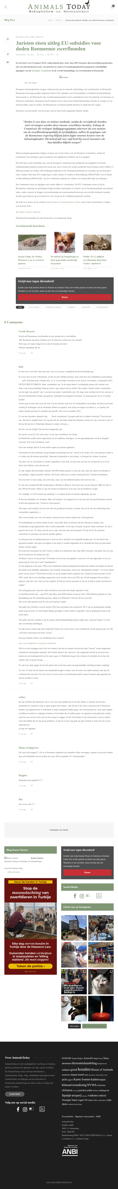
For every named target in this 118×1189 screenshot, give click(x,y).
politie (95, 1091)
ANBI (98, 1116)
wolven (70, 1104)
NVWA (92, 1085)
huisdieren (66, 1075)
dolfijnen (66, 1070)
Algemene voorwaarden (84, 1116)
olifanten (67, 1090)
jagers (70, 1079)
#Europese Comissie (53, 307)
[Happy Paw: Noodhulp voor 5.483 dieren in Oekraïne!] (101, 928)
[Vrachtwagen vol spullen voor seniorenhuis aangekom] (101, 955)
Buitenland (22, 37)
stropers (84, 1096)
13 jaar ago (22, 683)
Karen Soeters (37, 858)
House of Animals (20, 861)
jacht (64, 1079)
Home (50, 20)
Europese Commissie (41, 71)
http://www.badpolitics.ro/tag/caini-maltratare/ (37, 643)
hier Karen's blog (16, 868)
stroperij (77, 1095)
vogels (81, 1100)
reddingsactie (104, 1090)
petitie (89, 1090)
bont (100, 1058)
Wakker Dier (93, 1100)
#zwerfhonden (102, 307)
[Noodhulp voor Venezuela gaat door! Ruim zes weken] (101, 982)
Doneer (65, 297)
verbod (102, 1095)
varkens (93, 1095)
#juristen (71, 307)
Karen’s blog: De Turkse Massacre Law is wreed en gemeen (31, 260)
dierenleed (66, 1063)
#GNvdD (66, 1058)
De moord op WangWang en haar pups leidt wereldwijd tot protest (65, 260)
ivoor (106, 1075)
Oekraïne (101, 1085)
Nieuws (58, 20)
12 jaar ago (22, 353)
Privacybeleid (67, 1116)
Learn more (14, 1094)
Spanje (66, 1095)
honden (84, 1069)
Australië (88, 1058)
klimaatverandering (74, 1085)
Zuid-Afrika (78, 1104)
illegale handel (77, 1074)
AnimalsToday (20, 54)
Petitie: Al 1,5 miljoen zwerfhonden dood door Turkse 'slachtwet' (95, 260)
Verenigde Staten (69, 1100)
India (86, 1075)
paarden (82, 1090)
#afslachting (34, 307)
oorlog (75, 1090)
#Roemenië (86, 307)
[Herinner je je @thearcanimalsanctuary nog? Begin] (74, 928)
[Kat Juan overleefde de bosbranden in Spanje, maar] (74, 1008)
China (105, 1058)
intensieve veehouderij (95, 1075)
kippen (102, 1079)
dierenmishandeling (84, 1063)
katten (95, 1079)
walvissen (102, 1100)
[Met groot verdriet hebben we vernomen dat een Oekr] (101, 1008)
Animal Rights (77, 1058)
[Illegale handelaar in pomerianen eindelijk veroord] (74, 982)
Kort (32, 37)
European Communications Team (65, 202)
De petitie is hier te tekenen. (28, 212)
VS (85, 1100)
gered (74, 1069)
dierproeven (102, 1064)
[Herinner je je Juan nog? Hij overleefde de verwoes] (74, 955)
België (95, 1058)
